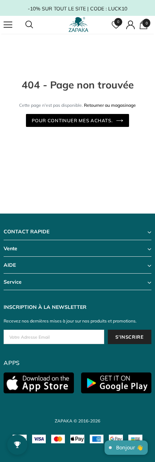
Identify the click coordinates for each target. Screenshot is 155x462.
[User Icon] (130, 24)
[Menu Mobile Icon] (8, 24)
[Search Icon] (36, 25)
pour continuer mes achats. (72, 120)
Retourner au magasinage (110, 105)
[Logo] (78, 24)
